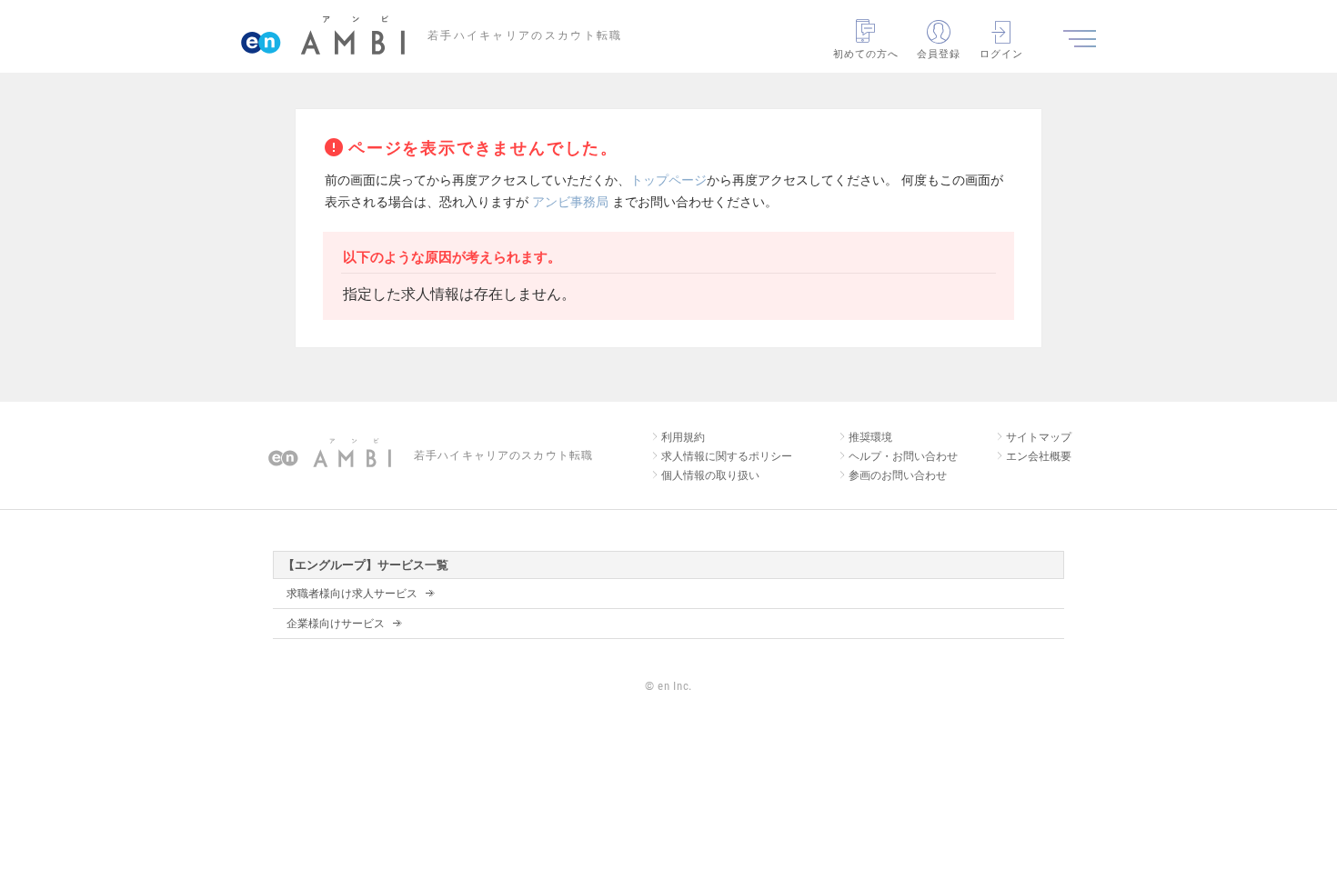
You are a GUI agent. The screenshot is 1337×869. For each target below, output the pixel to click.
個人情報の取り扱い (710, 475)
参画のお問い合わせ (898, 475)
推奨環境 (870, 437)
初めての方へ (866, 53)
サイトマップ (1038, 437)
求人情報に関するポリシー (726, 456)
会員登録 (938, 53)
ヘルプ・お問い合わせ (903, 456)
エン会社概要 (1038, 456)
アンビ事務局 (570, 202)
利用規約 (683, 437)
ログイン (1001, 53)
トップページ (668, 180)
